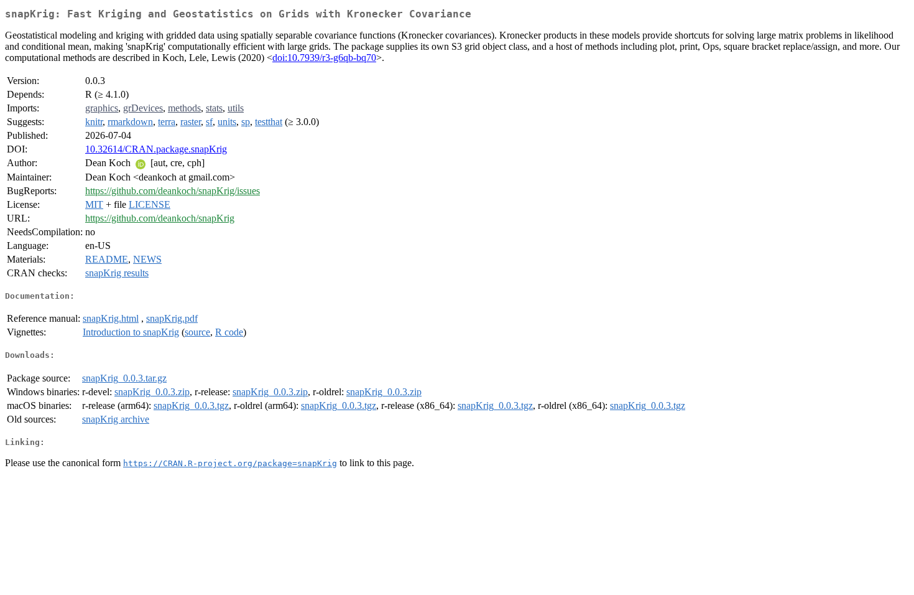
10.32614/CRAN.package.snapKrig (156, 149)
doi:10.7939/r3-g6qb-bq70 (324, 57)
